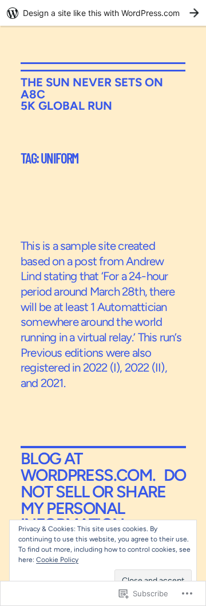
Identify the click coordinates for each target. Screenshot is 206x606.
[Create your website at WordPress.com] (103, 13)
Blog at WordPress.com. (88, 467)
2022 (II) (145, 367)
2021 (52, 383)
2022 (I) (101, 367)
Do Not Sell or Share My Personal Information (103, 499)
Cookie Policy (57, 560)
